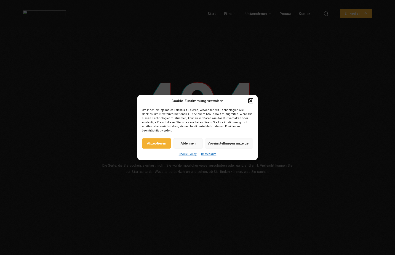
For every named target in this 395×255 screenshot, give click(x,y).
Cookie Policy (188, 153)
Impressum (208, 153)
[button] (250, 101)
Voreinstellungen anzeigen (229, 143)
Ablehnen (188, 143)
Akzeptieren (156, 143)
